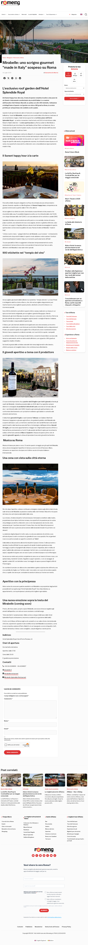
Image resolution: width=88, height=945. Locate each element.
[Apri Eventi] (5, 14)
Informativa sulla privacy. (54, 917)
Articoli (68, 267)
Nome (6, 721)
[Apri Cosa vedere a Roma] (19, 14)
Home (4, 57)
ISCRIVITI (44, 910)
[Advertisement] (75, 117)
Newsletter (38, 926)
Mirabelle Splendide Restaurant (15, 677)
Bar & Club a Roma (71, 169)
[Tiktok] (54, 855)
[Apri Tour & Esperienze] (56, 14)
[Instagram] (47, 855)
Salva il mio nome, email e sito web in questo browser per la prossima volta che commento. (27, 739)
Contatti (20, 926)
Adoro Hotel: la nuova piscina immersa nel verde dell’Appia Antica (73, 248)
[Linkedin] (40, 855)
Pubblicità (29, 926)
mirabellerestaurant (11, 673)
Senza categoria (70, 218)
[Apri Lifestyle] (43, 14)
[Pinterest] (44, 855)
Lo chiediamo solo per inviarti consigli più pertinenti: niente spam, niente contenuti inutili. (43, 906)
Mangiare (9, 57)
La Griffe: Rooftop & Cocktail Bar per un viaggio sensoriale (72, 175)
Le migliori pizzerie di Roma (54, 792)
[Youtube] (51, 855)
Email (6, 728)
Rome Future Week (72, 152)
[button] (4, 78)
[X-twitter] (36, 855)
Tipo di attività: (69, 91)
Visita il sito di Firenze (52, 926)
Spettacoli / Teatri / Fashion (73, 195)
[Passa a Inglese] (81, 14)
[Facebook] (33, 855)
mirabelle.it (8, 670)
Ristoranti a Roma (18, 57)
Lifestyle (68, 242)
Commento (8, 699)
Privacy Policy (66, 926)
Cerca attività (73, 98)
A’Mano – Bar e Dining (74, 792)
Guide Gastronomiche (51, 789)
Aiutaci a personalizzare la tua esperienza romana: (33, 892)
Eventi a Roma (70, 148)
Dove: (66, 85)
